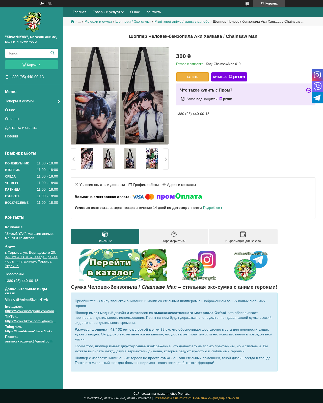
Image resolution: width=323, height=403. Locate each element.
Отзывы (12, 119)
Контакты (154, 12)
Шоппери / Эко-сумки (133, 21)
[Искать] (52, 53)
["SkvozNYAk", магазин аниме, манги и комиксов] (31, 22)
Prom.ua (184, 393)
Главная (79, 12)
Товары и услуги (19, 101)
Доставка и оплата (21, 127)
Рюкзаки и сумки (98, 21)
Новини (11, 136)
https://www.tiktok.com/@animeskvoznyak (38, 321)
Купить (192, 76)
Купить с (220, 76)
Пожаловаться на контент (172, 398)
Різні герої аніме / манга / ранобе (181, 21)
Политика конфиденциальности (216, 398)
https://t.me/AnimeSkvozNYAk (28, 331)
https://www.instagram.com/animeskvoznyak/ (40, 311)
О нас (10, 110)
